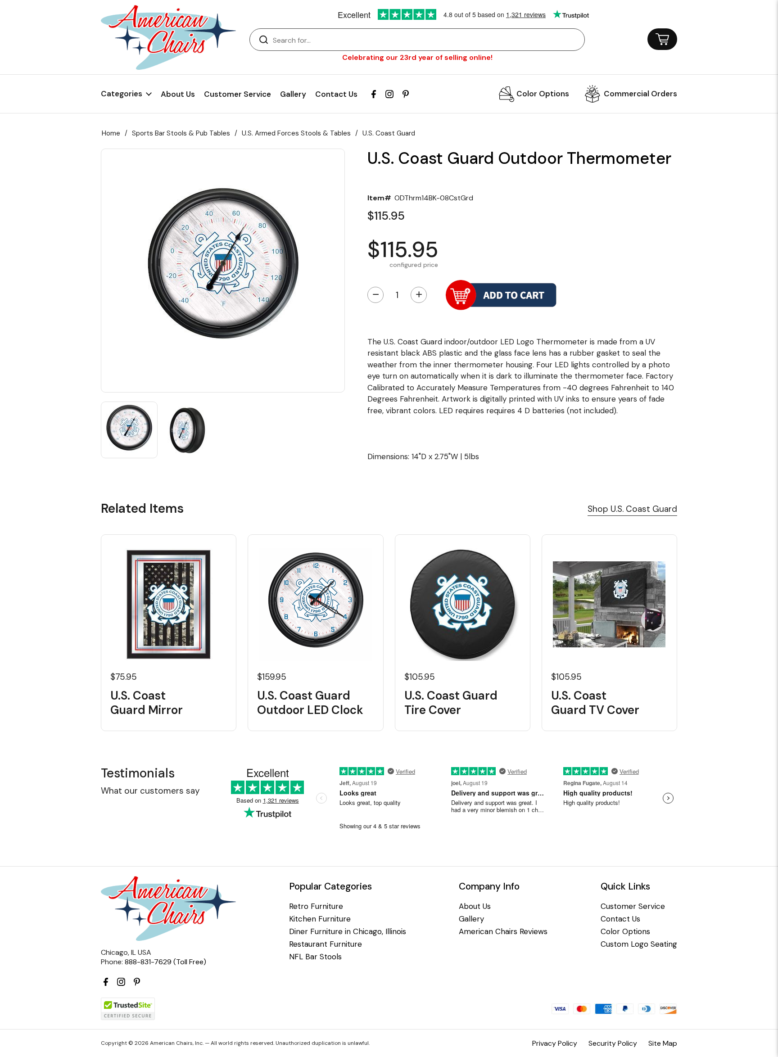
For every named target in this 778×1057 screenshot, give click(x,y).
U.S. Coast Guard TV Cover (595, 703)
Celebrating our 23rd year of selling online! (417, 57)
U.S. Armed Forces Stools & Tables (296, 133)
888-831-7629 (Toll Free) (165, 962)
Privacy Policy (554, 1043)
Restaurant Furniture (325, 944)
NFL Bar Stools (315, 957)
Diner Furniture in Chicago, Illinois (347, 931)
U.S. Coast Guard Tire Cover (451, 703)
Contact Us (336, 94)
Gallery (293, 94)
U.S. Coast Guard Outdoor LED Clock (310, 703)
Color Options (542, 94)
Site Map (662, 1043)
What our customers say (150, 790)
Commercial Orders (640, 94)
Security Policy (612, 1043)
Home (111, 133)
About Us (178, 94)
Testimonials (138, 773)
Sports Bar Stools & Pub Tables (181, 133)
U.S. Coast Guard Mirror (146, 703)
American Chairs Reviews (503, 931)
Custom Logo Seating (639, 944)
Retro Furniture (316, 906)
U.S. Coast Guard (388, 133)
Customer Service (237, 94)
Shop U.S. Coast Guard (632, 509)
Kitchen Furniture (320, 919)
